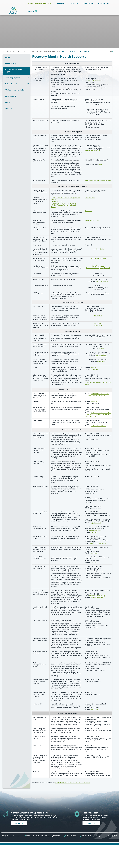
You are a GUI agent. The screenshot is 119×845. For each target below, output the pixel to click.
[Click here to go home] (34, 52)
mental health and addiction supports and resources (72, 783)
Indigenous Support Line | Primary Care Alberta (98, 383)
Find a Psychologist (98, 266)
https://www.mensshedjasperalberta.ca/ (98, 180)
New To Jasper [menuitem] (103, 4)
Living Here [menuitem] (74, 4)
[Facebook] (96, 836)
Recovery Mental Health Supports (75, 52)
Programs (95, 369)
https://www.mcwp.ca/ (92, 151)
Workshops (88, 211)
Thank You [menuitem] (8, 108)
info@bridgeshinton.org (97, 596)
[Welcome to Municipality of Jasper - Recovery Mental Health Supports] (13, 10)
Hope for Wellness (101, 356)
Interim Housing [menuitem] (10, 64)
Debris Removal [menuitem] (10, 96)
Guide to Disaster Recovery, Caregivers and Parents (65, 199)
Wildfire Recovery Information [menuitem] (39, 4)
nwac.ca (93, 367)
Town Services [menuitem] (88, 4)
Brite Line (94, 402)
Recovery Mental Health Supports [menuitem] (13, 71)
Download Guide (98, 249)
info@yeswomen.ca (95, 530)
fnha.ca (101, 348)
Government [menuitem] (60, 4)
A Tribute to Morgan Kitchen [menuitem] (15, 90)
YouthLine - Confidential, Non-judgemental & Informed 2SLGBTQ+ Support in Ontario (98, 414)
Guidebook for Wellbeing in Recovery (63, 203)
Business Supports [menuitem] (11, 84)
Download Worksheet (92, 220)
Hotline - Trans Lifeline (98, 426)
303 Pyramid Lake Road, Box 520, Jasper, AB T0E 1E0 (43, 836)
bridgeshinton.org (97, 598)
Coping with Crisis (57, 201)
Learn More (98, 316)
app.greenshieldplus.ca (95, 81)
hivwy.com (94, 709)
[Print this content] (112, 51)
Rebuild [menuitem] (7, 57)
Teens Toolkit (98, 323)
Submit (90, 823)
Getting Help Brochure (98, 258)
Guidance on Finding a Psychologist (98, 268)
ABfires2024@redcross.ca (97, 543)
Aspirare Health (96, 523)
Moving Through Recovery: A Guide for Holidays (64, 206)
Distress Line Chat (102, 281)
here (100, 165)
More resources (90, 198)
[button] (28, 57)
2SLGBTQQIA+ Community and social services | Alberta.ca (97, 395)
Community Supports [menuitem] (12, 78)
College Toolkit (98, 325)
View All (18, 823)
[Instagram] (100, 836)
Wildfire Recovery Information (48, 52)
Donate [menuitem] (7, 102)
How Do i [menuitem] (30, 11)
